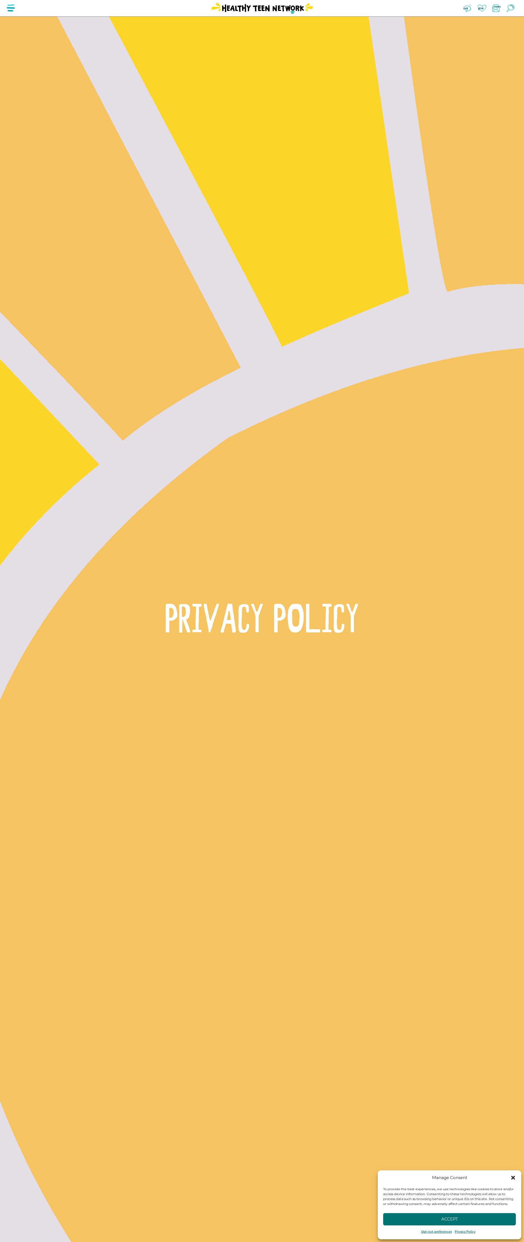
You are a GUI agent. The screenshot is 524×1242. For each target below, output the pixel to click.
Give (482, 8)
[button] (513, 1177)
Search (510, 8)
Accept (449, 1219)
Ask (467, 8)
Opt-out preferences (436, 1232)
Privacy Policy (465, 1232)
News (496, 8)
